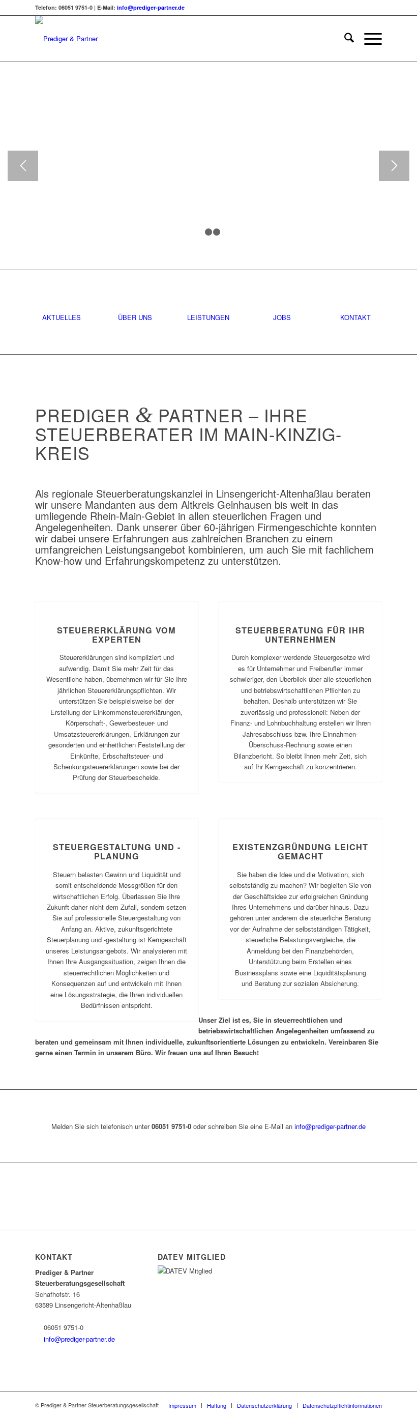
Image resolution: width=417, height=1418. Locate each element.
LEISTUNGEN (208, 317)
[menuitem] (344, 39)
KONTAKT (355, 317)
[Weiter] (394, 166)
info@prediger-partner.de (151, 7)
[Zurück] (23, 166)
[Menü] (368, 39)
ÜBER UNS (135, 317)
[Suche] (344, 39)
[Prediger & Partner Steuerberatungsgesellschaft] (103, 39)
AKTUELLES (61, 317)
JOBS (282, 317)
